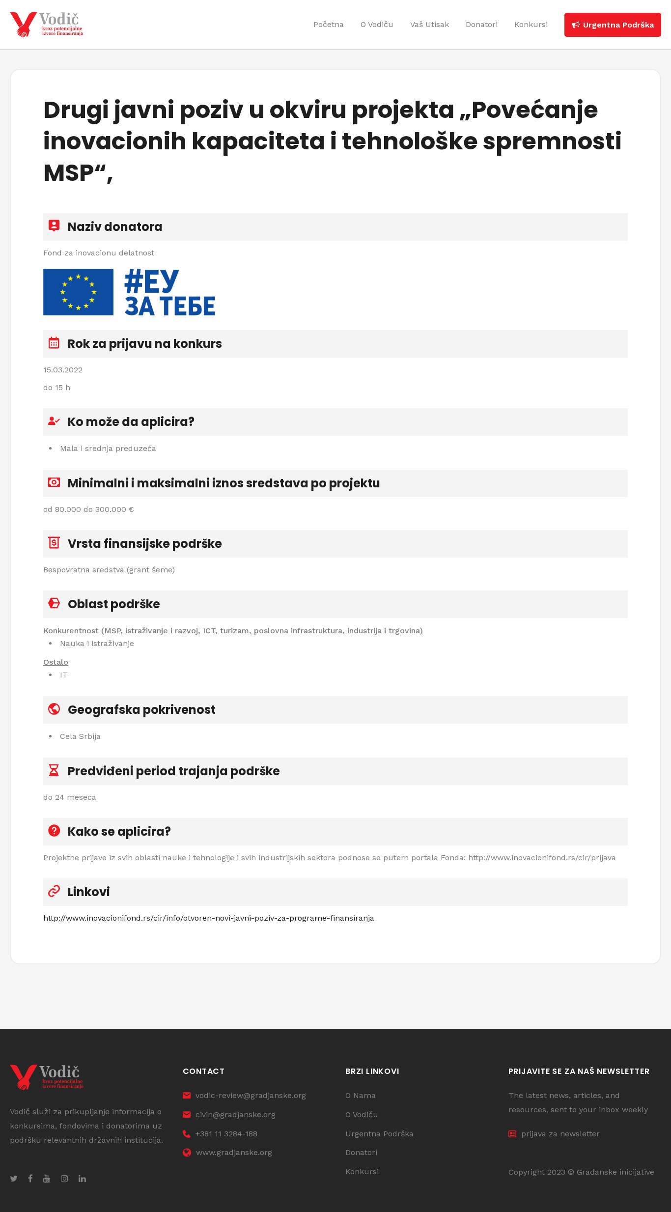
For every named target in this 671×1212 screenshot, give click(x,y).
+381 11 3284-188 (226, 1133)
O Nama (360, 1095)
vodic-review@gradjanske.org (251, 1095)
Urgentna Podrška (379, 1133)
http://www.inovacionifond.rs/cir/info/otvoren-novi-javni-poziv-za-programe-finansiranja (208, 918)
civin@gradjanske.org (236, 1114)
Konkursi (362, 1171)
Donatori (361, 1152)
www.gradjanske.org (234, 1152)
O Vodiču (361, 1114)
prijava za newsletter (560, 1133)
